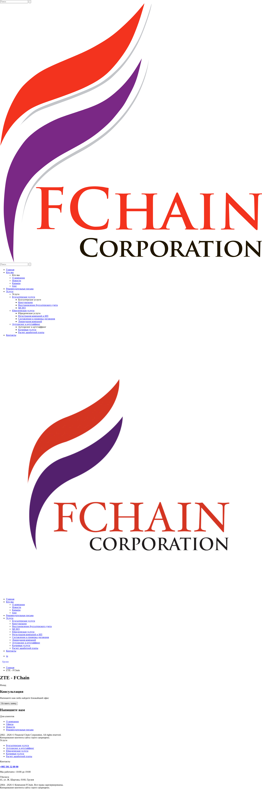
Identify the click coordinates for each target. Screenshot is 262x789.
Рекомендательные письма (20, 288)
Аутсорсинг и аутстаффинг (26, 324)
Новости (16, 280)
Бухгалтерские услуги (23, 297)
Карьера (16, 283)
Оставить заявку (9, 703)
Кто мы (10, 272)
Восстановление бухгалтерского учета (38, 305)
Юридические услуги (23, 310)
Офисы (9, 724)
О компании (18, 278)
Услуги (9, 291)
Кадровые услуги (27, 329)
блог (14, 286)
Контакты (11, 335)
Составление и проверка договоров (36, 318)
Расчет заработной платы (31, 332)
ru (7, 656)
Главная (10, 269)
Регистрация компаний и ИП (33, 316)
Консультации (25, 302)
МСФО (22, 308)
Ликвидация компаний (30, 321)
